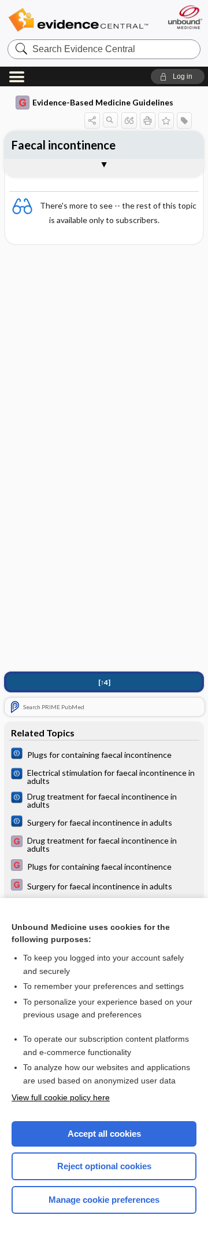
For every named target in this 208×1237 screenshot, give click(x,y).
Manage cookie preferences (104, 1200)
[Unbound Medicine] (184, 17)
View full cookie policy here (61, 1097)
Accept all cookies (104, 1134)
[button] (178, 76)
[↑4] (104, 682)
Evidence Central (78, 20)
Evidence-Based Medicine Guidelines (102, 102)
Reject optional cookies (104, 1166)
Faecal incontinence (64, 145)
